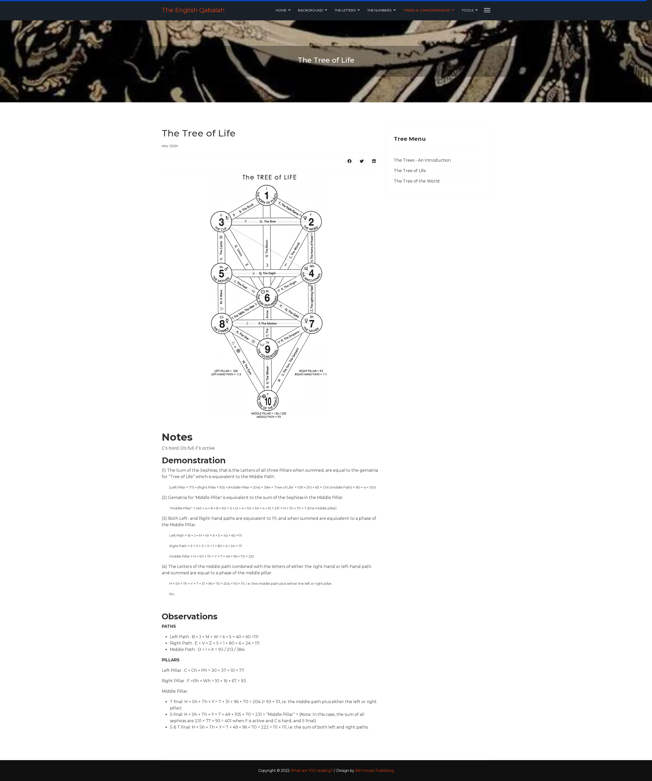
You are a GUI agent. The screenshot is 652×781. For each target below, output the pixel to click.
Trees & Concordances (426, 10)
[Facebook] (349, 161)
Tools (468, 10)
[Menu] (487, 10)
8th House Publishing (374, 770)
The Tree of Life (410, 170)
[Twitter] (361, 161)
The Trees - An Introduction (422, 160)
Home (281, 10)
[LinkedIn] (374, 161)
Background (310, 10)
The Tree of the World (417, 181)
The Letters (345, 10)
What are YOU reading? (312, 770)
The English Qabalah (193, 10)
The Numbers (379, 10)
